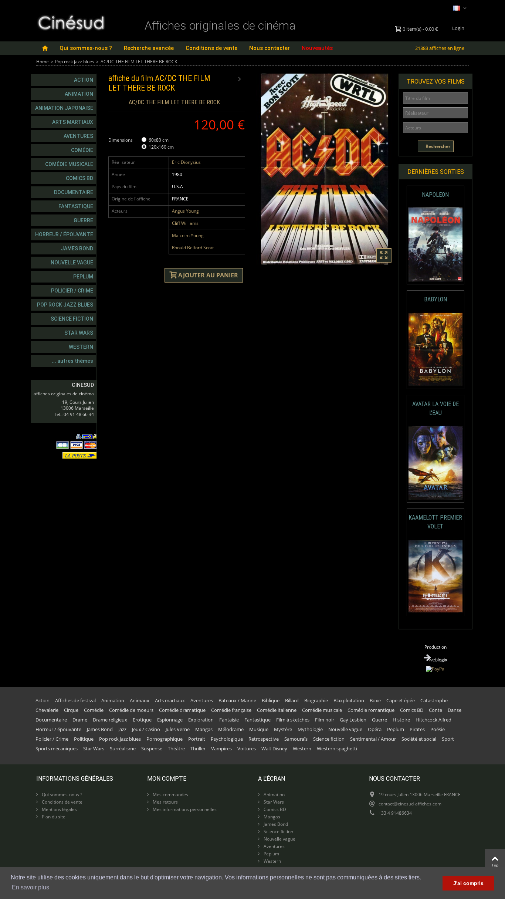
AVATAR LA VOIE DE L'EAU (435, 408)
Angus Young (185, 211)
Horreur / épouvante (64, 234)
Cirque (71, 710)
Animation (79, 94)
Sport (448, 739)
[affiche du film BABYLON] (436, 349)
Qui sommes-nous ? (86, 48)
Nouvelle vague (72, 263)
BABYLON (435, 299)
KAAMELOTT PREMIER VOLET (435, 522)
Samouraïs (296, 739)
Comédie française (231, 710)
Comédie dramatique (182, 710)
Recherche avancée (149, 48)
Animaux (139, 700)
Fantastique (75, 206)
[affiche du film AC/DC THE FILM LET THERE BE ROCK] (324, 169)
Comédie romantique (371, 710)
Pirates (417, 729)
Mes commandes (170, 794)
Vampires (221, 748)
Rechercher (437, 146)
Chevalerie (46, 710)
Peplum (83, 277)
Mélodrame (231, 729)
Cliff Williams (185, 223)
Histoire (401, 719)
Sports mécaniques (56, 748)
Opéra (375, 729)
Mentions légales (59, 809)
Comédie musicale (69, 164)
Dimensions (121, 140)
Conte (435, 710)
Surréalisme (123, 748)
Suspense (151, 748)
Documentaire (73, 192)
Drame (79, 719)
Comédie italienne (276, 710)
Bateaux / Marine (237, 700)
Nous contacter (269, 48)
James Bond (77, 248)
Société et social (418, 739)
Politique (84, 739)
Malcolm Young (188, 235)
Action (83, 80)
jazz (122, 729)
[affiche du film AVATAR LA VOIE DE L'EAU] (436, 463)
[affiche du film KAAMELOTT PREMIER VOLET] (436, 576)
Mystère (283, 729)
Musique (258, 729)
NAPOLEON (435, 194)
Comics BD (79, 178)
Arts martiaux (72, 122)
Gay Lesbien (353, 719)
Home (42, 61)
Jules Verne (178, 729)
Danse (454, 710)
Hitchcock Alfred (433, 719)
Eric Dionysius (186, 162)
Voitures (246, 748)
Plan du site (53, 817)
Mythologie (310, 729)
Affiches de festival (75, 700)
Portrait (196, 739)
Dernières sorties (435, 171)
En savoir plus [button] (30, 887)
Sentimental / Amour (373, 739)
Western (81, 347)
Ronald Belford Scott (193, 247)
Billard (292, 700)
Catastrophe (434, 700)
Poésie (437, 729)
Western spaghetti (337, 748)
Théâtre (176, 748)
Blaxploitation (348, 700)
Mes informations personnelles (184, 809)
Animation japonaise (64, 108)
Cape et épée (400, 700)
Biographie (316, 700)
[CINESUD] (70, 21)
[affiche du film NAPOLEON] (436, 245)
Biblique (270, 700)
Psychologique (227, 739)
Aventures (78, 136)
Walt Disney (274, 748)
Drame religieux (110, 719)
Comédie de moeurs (131, 710)
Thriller (198, 748)
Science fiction (72, 319)
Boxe (375, 700)
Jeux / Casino (146, 729)
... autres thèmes (72, 361)
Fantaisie (229, 719)
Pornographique (164, 739)
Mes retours (165, 802)
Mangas (204, 729)
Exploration (201, 719)
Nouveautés (317, 48)
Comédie (82, 150)
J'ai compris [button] (468, 883)
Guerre (83, 220)
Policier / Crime (72, 291)
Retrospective (263, 739)
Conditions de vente (211, 48)
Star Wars (78, 333)
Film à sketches (292, 719)
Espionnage (170, 719)
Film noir (324, 719)
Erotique (142, 719)
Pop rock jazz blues (74, 61)
